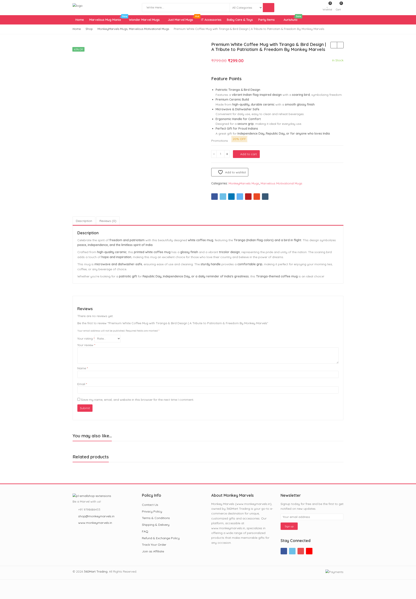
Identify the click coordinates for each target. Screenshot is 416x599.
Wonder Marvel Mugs (145, 20)
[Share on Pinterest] (248, 196)
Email (82, 384)
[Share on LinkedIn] (231, 196)
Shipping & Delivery (155, 525)
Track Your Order (154, 545)
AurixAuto (292, 18)
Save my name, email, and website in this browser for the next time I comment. (137, 400)
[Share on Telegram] (240, 196)
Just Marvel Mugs (183, 18)
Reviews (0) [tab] (107, 221)
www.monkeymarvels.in (95, 523)
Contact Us (150, 505)
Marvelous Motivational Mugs (281, 183)
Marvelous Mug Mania (107, 18)
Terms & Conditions (156, 518)
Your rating (85, 338)
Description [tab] (84, 221)
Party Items (266, 20)
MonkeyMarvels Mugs (244, 183)
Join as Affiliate (153, 551)
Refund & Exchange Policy (161, 538)
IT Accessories (211, 20)
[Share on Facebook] (214, 196)
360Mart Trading (95, 571)
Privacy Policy (152, 511)
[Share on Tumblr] (265, 196)
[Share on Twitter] (223, 196)
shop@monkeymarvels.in (96, 516)
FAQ (145, 531)
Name (82, 368)
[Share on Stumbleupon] (257, 196)
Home (79, 20)
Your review (86, 345)
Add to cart (248, 154)
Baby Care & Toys (240, 20)
